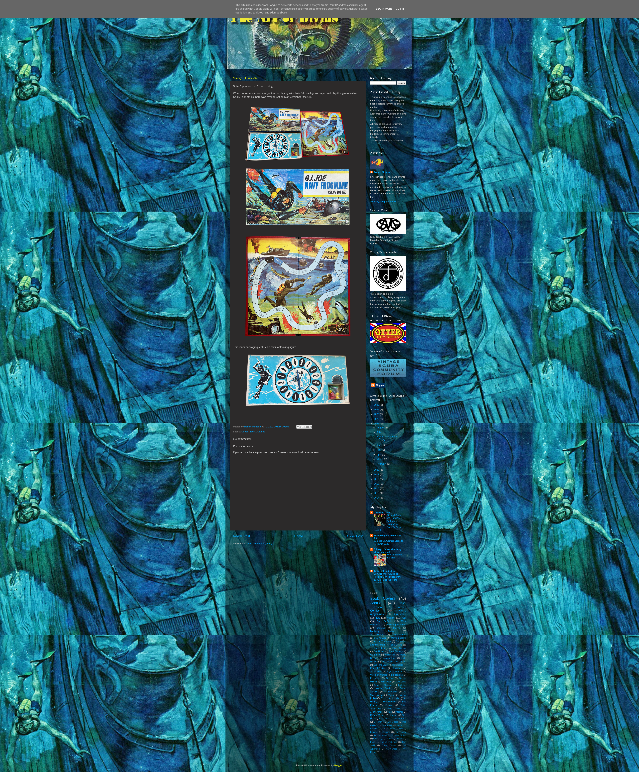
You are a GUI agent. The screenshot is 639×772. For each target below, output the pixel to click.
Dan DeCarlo (384, 621)
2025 (377, 409)
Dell (401, 729)
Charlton (374, 729)
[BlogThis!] (301, 427)
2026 (377, 404)
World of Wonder (378, 675)
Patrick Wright (377, 715)
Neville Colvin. (384, 688)
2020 (377, 469)
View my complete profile (383, 201)
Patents (399, 712)
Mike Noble (397, 665)
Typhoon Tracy (378, 648)
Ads (404, 618)
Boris (399, 725)
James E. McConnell (384, 685)
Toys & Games (257, 431)
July (379, 432)
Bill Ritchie (379, 722)
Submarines (376, 671)
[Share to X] (304, 427)
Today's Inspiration (385, 571)
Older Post (355, 536)
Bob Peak (387, 725)
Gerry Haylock (394, 708)
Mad (389, 712)
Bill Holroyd (397, 675)
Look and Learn (380, 665)
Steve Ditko (384, 718)
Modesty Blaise (382, 631)
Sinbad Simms (389, 745)
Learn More (384, 8)
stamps (381, 628)
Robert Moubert (382, 172)
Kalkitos (402, 685)
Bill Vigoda (393, 722)
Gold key (375, 654)
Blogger (338, 765)
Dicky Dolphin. (398, 634)
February (382, 463)
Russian (397, 668)
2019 (377, 474)
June (380, 445)
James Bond (389, 658)
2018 (377, 479)
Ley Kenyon (380, 638)
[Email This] (298, 427)
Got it (400, 8)
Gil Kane (386, 732)
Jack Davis (400, 681)
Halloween (390, 654)
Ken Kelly (377, 739)
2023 (377, 414)
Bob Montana (390, 701)
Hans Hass (386, 681)
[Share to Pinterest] (310, 427)
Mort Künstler (377, 668)
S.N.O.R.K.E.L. (378, 634)
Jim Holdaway (380, 735)
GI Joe (244, 431)
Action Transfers (382, 641)
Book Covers (382, 598)
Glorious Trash (382, 512)
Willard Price (400, 718)
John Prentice (377, 712)
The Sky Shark (390, 691)
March (380, 459)
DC (378, 617)
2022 (377, 419)
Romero (393, 715)
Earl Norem (379, 651)
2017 (377, 483)
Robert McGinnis (389, 742)
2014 (377, 497)
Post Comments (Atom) (259, 543)
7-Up (383, 698)
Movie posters (398, 638)
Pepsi (372, 742)
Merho (400, 739)
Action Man (394, 698)
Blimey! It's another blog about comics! (388, 550)
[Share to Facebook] (307, 427)
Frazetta (374, 732)
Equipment (375, 678)
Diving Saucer (399, 648)
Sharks (376, 603)
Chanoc (389, 705)
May (379, 449)
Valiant (391, 617)
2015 (377, 493)
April (379, 454)
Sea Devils (396, 644)
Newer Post (241, 536)
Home (298, 536)
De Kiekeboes (388, 729)
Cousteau (400, 614)
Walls (391, 695)
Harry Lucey (400, 732)
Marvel (396, 628)
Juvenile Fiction (398, 735)
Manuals (390, 739)
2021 (377, 423)
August (381, 427)
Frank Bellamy (396, 651)
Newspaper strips (396, 624)
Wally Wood (391, 749)
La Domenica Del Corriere (393, 661)
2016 (377, 488)
